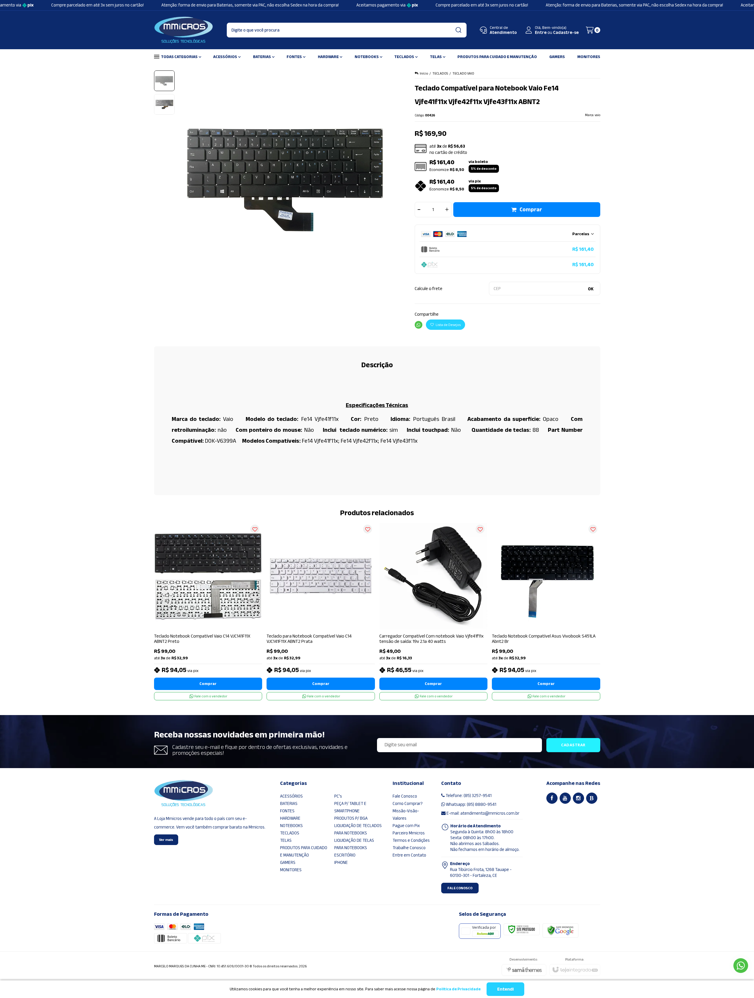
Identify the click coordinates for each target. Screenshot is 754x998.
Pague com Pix (406, 825)
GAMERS (287, 862)
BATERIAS (288, 803)
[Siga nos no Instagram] (578, 798)
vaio (597, 115)
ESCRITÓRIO (344, 855)
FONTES (287, 811)
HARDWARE (290, 818)
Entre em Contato (409, 855)
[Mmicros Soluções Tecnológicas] (183, 30)
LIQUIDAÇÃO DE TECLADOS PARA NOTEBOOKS (358, 829)
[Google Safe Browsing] (560, 930)
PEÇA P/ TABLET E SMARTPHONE (350, 807)
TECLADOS (440, 73)
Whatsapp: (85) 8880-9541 (470, 804)
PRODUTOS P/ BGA (351, 818)
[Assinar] (573, 745)
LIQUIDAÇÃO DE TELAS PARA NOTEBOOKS (354, 844)
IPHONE (341, 862)
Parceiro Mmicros (409, 833)
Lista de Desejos (448, 325)
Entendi (505, 989)
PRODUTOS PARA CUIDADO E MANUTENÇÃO (303, 851)
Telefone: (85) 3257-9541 (468, 795)
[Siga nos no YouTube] (565, 798)
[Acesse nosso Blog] (591, 798)
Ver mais (166, 839)
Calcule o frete (428, 288)
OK (590, 289)
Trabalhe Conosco (409, 848)
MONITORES (291, 870)
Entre (541, 32)
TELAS (286, 840)
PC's (338, 796)
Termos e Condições (411, 840)
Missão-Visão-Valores (406, 814)
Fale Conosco (405, 796)
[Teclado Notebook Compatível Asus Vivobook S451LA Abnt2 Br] (546, 611)
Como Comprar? (408, 803)
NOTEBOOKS (291, 825)
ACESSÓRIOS (291, 796)
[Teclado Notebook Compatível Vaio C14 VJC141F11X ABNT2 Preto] (208, 611)
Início (424, 73)
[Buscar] (458, 30)
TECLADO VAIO (463, 73)
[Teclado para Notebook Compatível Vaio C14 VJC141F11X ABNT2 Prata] (321, 611)
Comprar (531, 209)
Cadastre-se (566, 32)
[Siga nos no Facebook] (552, 798)
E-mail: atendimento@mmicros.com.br (482, 813)
